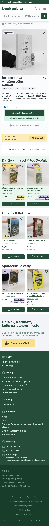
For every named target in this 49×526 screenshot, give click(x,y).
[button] (24, 52)
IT (27, 521)
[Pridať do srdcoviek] (44, 78)
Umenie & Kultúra (16, 213)
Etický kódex (24, 510)
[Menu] (44, 8)
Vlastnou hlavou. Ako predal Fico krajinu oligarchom (36, 296)
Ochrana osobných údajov (24, 506)
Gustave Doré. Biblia (36, 241)
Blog (4, 416)
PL (44, 521)
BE (40, 521)
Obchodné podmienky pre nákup (24, 497)
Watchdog (7, 365)
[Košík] (40, 8)
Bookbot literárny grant (14, 431)
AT (9, 521)
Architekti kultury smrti (12, 293)
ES (24, 521)
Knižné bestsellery (11, 362)
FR (36, 521)
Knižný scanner (9, 393)
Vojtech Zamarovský (10, 243)
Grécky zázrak (8, 241)
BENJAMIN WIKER (8, 296)
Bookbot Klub (8, 434)
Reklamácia (8, 404)
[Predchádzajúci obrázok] (5, 54)
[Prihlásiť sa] (35, 8)
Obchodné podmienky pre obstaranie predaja (24, 501)
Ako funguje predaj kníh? (14, 385)
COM (19, 521)
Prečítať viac (7, 101)
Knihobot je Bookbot (24, 514)
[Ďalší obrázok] (43, 54)
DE (13, 521)
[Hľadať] (44, 16)
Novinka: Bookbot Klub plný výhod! (17, 2)
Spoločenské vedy (16, 266)
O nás (5, 420)
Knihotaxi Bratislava (12, 389)
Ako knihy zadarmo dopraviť (16, 381)
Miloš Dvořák (7, 85)
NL (31, 521)
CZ (5, 521)
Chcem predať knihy (12, 377)
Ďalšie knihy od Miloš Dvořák (24, 160)
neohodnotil (10, 139)
